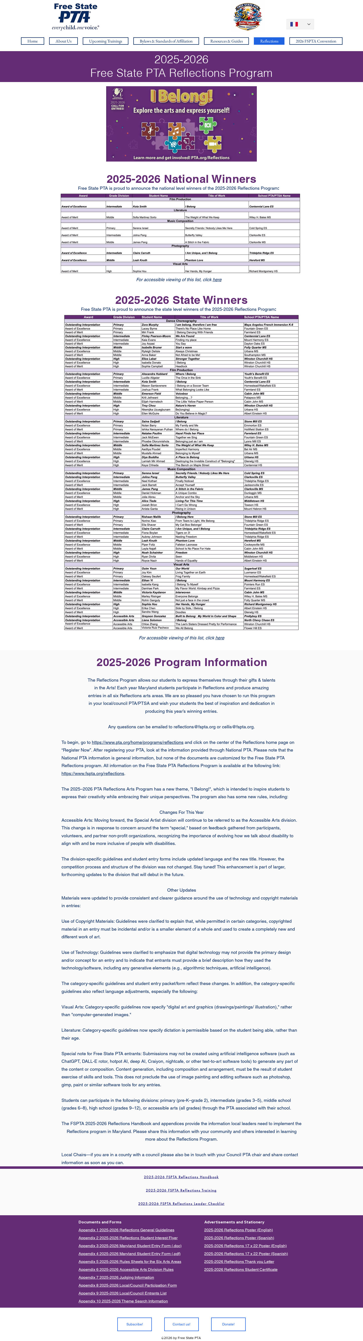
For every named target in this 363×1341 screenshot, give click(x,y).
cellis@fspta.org (238, 726)
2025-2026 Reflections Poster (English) (238, 1230)
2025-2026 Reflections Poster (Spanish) (239, 1238)
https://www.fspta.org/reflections (92, 773)
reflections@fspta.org (195, 726)
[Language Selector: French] (300, 24)
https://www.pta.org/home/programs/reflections (137, 742)
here (217, 279)
